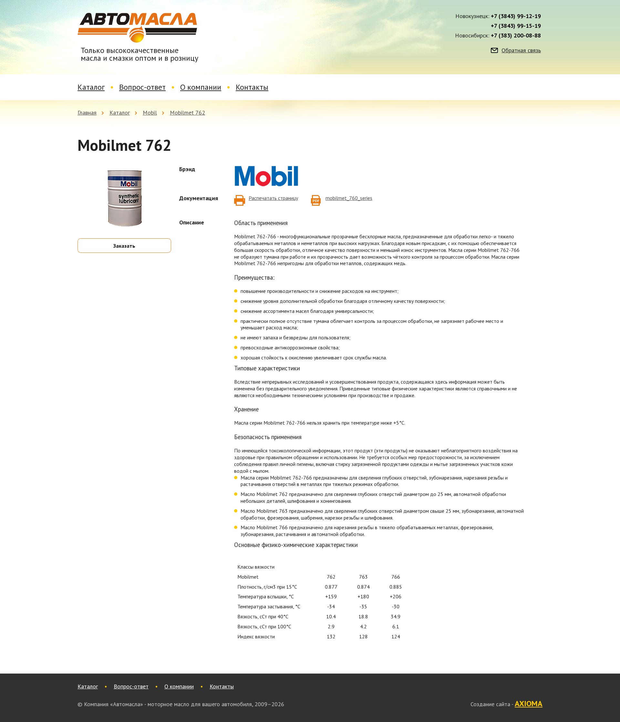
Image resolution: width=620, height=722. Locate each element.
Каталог (91, 87)
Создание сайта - (506, 703)
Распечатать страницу (273, 198)
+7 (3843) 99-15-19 (516, 26)
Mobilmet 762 (187, 112)
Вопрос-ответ (142, 87)
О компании (200, 87)
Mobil (150, 112)
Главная (87, 112)
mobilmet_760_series (349, 198)
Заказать (124, 245)
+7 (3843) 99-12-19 (516, 16)
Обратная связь (521, 50)
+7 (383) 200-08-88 (516, 35)
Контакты (252, 87)
